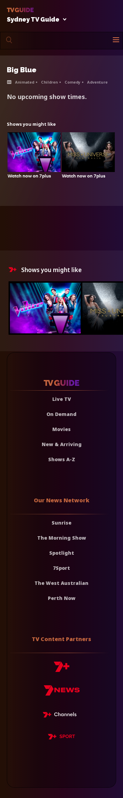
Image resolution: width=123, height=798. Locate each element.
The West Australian (61, 583)
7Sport (61, 568)
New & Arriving (62, 444)
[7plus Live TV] (61, 716)
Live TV (61, 399)
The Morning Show (61, 538)
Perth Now (62, 598)
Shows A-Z (61, 459)
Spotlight (61, 553)
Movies (61, 429)
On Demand (61, 414)
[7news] (62, 693)
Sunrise (61, 522)
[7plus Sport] (61, 738)
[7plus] (61, 669)
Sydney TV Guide (33, 19)
